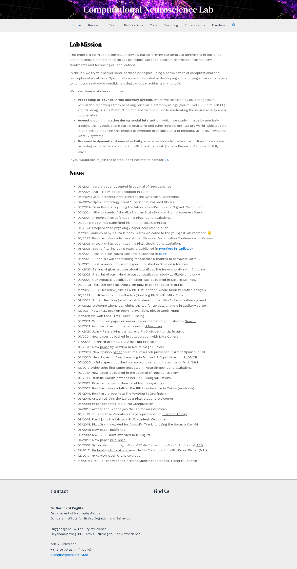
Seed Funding (133, 316)
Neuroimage (155, 367)
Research (95, 25)
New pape (99, 336)
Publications (133, 25)
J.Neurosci (153, 326)
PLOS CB (190, 357)
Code (154, 25)
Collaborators (194, 25)
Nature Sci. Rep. (183, 280)
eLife (163, 254)
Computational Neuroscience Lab (148, 9)
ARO (199, 445)
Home (77, 25)
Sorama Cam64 (186, 424)
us (166, 160)
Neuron (190, 321)
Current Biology (174, 414)
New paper (100, 373)
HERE (175, 310)
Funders (218, 25)
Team (113, 25)
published (117, 430)
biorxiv (195, 274)
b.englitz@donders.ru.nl (69, 555)
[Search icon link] (234, 25)
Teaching (171, 25)
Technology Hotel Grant (110, 450)
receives (110, 461)
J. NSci (192, 362)
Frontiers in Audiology (176, 248)
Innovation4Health (176, 269)
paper (104, 347)
